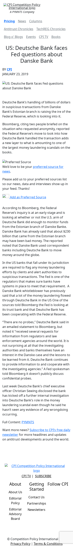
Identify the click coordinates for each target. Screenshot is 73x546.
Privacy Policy (20, 544)
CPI (9, 69)
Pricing (9, 21)
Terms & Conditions (48, 544)
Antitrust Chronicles (18, 29)
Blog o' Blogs (13, 37)
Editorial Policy (15, 500)
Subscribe (43, 476)
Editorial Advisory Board (15, 514)
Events (31, 37)
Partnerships (36, 503)
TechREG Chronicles (51, 29)
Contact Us (36, 497)
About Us (15, 492)
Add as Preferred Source (27, 197)
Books (56, 37)
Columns (35, 21)
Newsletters (36, 510)
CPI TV (43, 37)
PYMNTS (28, 422)
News (22, 21)
